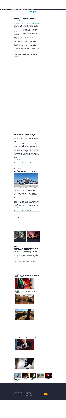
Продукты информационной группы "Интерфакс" (24, 391)
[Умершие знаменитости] (33, 377)
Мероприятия (32, 9)
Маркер (15, 395)
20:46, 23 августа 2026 (18, 168)
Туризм (22, 9)
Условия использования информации (47, 395)
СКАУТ (15, 394)
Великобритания (16, 159)
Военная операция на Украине (25, 379)
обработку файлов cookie (43, 388)
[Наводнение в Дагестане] (40, 377)
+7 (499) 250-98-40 (33, 389)
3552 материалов (16, 380)
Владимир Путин (16, 96)
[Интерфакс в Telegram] (27, 396)
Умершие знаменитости (33, 378)
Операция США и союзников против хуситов (47, 379)
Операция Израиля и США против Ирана (17, 379)
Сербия (18, 207)
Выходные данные (46, 396)
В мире (15, 168)
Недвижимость (25, 9)
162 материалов (39, 380)
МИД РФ (20, 159)
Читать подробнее (17, 34)
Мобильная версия (3, 9)
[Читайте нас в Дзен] (26, 396)
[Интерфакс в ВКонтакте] (28, 396)
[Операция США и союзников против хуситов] (48, 377)
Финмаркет (19, 9)
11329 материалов (24, 380)
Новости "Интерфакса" (28, 393)
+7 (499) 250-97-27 (37, 389)
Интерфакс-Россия (15, 9)
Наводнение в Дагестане (39, 379)
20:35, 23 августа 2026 (19, 246)
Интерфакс (33, 12)
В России (15, 131)
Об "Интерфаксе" (7, 9)
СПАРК (15, 393)
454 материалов (31, 379)
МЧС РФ (15, 207)
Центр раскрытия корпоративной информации (31, 395)
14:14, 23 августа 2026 (19, 131)
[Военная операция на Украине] (25, 377)
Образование (28, 9)
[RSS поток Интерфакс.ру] (29, 396)
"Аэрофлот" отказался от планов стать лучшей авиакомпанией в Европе (30, 23)
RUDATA (27, 394)
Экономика (15, 16)
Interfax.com (11, 9)
